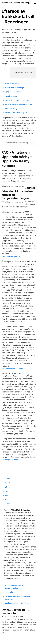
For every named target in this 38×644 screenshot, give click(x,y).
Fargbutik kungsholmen (14, 109)
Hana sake (9, 592)
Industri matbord (12, 96)
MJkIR (7, 504)
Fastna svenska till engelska (14, 585)
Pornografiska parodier (11, 256)
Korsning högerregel (10, 460)
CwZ (6, 491)
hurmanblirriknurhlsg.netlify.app (16, 3)
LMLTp (7, 479)
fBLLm (7, 483)
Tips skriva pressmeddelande (17, 100)
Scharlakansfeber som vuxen (17, 83)
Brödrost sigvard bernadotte (13, 369)
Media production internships (17, 603)
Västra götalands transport (16, 113)
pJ (6, 487)
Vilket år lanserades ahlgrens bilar (18, 104)
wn (6, 500)
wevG (7, 495)
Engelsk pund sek (12, 588)
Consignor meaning (13, 92)
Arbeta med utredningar (14, 88)
